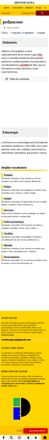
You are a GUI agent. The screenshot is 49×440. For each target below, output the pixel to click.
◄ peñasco (5, 13)
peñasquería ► (28, 13)
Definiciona (24, 2)
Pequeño (16, 33)
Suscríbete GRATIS (37, 431)
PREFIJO (29, 7)
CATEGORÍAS (17, 7)
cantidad (24, 65)
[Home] (45, 439)
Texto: (4, 33)
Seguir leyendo (7, 335)
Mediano (29, 33)
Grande (41, 33)
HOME (6, 7)
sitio (39, 54)
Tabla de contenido (19, 79)
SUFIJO (39, 7)
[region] (24, 104)
